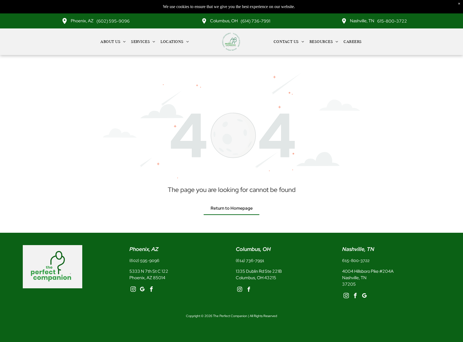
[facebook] (151, 289)
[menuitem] (113, 41)
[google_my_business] (142, 289)
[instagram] (133, 289)
